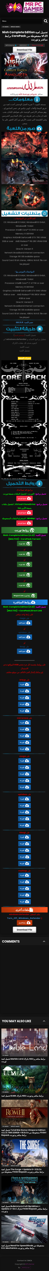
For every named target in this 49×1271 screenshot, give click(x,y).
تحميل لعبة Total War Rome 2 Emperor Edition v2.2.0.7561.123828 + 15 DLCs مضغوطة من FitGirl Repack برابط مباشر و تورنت (23, 1133)
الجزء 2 (22, 691)
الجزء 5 (22, 711)
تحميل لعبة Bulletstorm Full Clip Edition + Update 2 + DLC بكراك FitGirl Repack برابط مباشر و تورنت (24, 1209)
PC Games (5, 1055)
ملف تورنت (22, 544)
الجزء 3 (22, 698)
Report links (36, 45)
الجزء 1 (22, 684)
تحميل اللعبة (22, 623)
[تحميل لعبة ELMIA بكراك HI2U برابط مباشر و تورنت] (24, 1079)
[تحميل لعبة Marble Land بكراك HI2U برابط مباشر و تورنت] (24, 1042)
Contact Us (21, 1260)
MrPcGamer (26, 1268)
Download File (24, 50)
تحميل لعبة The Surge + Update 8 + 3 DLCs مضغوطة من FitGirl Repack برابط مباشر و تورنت (22, 1170)
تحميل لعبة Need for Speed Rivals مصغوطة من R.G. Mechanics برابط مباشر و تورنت (22, 1247)
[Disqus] (24, 981)
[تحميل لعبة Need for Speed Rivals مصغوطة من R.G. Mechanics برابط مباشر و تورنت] (24, 1229)
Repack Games (15, 1126)
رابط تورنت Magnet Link (22, 596)
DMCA (29, 1260)
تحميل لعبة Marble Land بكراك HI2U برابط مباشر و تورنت (23, 1060)
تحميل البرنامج (22, 498)
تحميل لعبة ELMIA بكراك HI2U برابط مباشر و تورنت (22, 1095)
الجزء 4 (22, 704)
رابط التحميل (22, 923)
